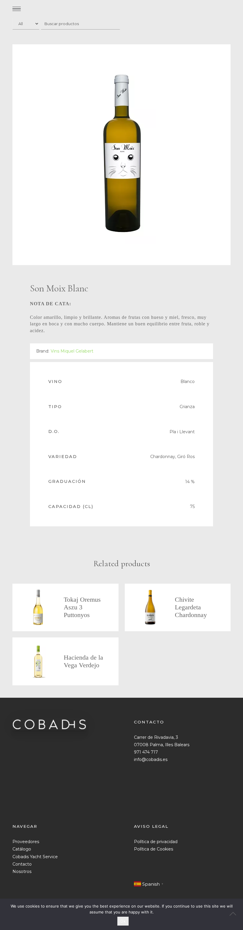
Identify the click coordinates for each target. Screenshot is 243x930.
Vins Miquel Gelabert (72, 351)
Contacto (22, 864)
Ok (123, 921)
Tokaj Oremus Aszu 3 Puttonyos (82, 607)
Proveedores (25, 841)
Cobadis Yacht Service (35, 856)
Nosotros (21, 871)
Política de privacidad (156, 841)
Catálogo (21, 849)
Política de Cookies (153, 849)
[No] (236, 914)
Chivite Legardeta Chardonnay (191, 607)
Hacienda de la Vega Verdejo (83, 661)
